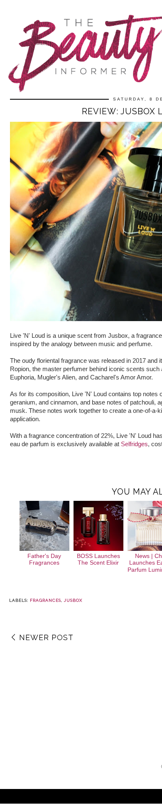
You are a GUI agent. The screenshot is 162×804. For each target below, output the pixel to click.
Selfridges (134, 443)
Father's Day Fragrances (44, 559)
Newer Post (46, 637)
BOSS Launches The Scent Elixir (98, 559)
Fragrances (45, 600)
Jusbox (73, 600)
